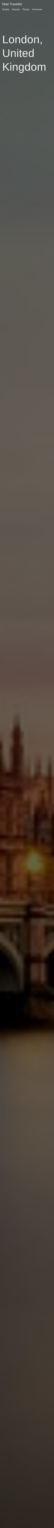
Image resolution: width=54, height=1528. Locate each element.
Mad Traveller (12, 4)
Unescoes (37, 9)
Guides (5, 9)
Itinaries (16, 9)
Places (26, 9)
